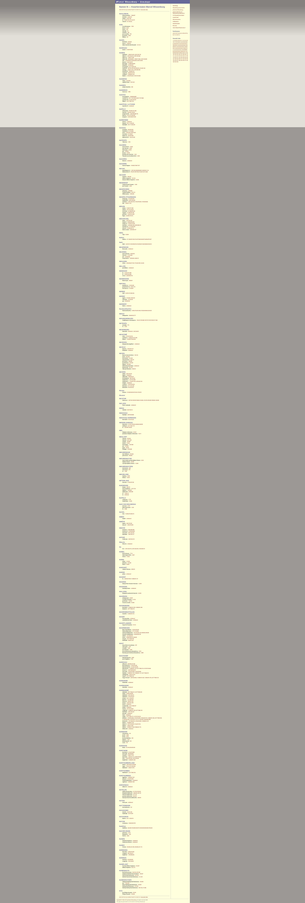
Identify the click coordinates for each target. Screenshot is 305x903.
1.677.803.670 (131, 721)
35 (184, 43)
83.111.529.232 (130, 123)
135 (173, 60)
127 (173, 58)
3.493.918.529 (138, 757)
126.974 (130, 601)
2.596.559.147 (130, 348)
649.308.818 (136, 68)
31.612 (134, 625)
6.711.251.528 (131, 386)
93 (173, 52)
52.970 (134, 892)
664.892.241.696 (130, 847)
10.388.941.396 (131, 782)
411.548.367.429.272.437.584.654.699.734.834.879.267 (139, 239)
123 (181, 57)
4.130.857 (131, 288)
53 (178, 46)
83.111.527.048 (132, 98)
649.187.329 (129, 523)
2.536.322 (126, 494)
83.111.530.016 (130, 818)
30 (177, 43)
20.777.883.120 (155, 677)
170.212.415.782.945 (130, 766)
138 (179, 60)
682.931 (128, 487)
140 (183, 60)
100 (183, 52)
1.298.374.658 (130, 525)
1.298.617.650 (130, 725)
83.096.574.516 (129, 215)
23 (182, 42)
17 (174, 42)
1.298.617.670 (130, 755)
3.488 (127, 735)
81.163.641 (130, 134)
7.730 (132, 659)
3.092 (125, 326)
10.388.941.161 (134, 578)
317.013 (139, 45)
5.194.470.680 (131, 752)
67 (182, 48)
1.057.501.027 (129, 220)
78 (182, 49)
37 (186, 43)
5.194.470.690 (130, 779)
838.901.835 (130, 701)
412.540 (131, 358)
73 (176, 49)
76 (180, 49)
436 (132, 738)
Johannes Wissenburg (178, 9)
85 (177, 51)
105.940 (133, 894)
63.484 (132, 602)
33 (181, 43)
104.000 (127, 151)
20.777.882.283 (138, 692)
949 (132, 87)
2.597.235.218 (131, 201)
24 (184, 42)
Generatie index (144, 9)
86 (178, 51)
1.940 (125, 471)
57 (184, 46)
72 (174, 49)
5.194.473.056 (129, 49)
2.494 (131, 649)
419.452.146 (142, 68)
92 (186, 51)
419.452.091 (131, 65)
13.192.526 (130, 299)
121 (177, 57)
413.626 (131, 362)
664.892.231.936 (131, 664)
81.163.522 (129, 21)
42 (178, 45)
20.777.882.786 (130, 638)
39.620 (127, 447)
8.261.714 (133, 286)
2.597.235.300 (130, 724)
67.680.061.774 (137, 727)
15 (187, 40)
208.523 (133, 569)
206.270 (132, 359)
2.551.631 (132, 82)
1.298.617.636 (137, 59)
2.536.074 (129, 17)
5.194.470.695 (138, 671)
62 (176, 48)
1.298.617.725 (128, 203)
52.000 (128, 153)
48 (186, 45)
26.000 (130, 149)
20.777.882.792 (132, 772)
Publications (176, 21)
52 (177, 46)
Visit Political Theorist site (179, 27)
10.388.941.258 (131, 607)
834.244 (139, 791)
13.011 (139, 433)
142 (187, 60)
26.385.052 (127, 301)
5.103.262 (128, 80)
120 (175, 57)
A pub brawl (175, 17)
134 (187, 58)
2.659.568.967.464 (132, 117)
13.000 (131, 146)
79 (184, 49)
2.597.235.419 (128, 548)
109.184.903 (131, 861)
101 (185, 52)
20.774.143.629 (130, 209)
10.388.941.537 (131, 74)
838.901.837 (131, 640)
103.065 (141, 881)
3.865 (133, 657)
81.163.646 (131, 131)
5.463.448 (131, 491)
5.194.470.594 (137, 718)
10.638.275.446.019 (129, 513)
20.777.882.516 (131, 609)
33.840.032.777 (132, 315)
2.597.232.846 (144, 59)
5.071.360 (129, 440)
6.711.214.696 (135, 631)
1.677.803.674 (130, 635)
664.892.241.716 (138, 847)
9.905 (128, 476)
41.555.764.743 (129, 336)
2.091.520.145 (138, 54)
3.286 (130, 186)
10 (180, 40)
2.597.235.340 (129, 758)
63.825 (127, 564)
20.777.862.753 (132, 66)
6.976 (127, 736)
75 (178, 49)
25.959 (139, 593)
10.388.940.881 (133, 96)
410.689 (128, 298)
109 (127, 742)
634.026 (130, 41)
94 (127, 37)
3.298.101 (136, 258)
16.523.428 (131, 285)
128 (175, 58)
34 (182, 43)
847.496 (138, 872)
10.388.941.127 (138, 673)
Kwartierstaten (176, 23)
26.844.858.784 (137, 634)
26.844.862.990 (147, 719)
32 (180, 43)
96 (177, 52)
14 (185, 40)
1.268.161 (126, 493)
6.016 (127, 28)
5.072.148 (129, 18)
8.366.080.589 (137, 69)
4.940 (125, 509)
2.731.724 (133, 488)
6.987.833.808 (130, 414)
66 (181, 48)
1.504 (132, 26)
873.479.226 (131, 419)
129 (177, 58)
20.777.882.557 (132, 705)
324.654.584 (130, 135)
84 (176, 51)
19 (177, 42)
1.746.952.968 (130, 718)
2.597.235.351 (131, 695)
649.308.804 (131, 59)
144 (175, 61)
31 (178, 43)
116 (183, 55)
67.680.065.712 (130, 228)
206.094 (130, 361)
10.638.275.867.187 (135, 165)
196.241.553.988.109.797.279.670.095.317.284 (147, 320)
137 (177, 60)
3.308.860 (130, 191)
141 (185, 60)
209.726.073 (130, 62)
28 (174, 43)
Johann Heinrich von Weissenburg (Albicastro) (179, 12)
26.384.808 (127, 256)
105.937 (141, 873)
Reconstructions (176, 19)
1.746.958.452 (131, 854)
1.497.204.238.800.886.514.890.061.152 (140, 170)
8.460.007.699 (127, 578)
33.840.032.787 (131, 72)
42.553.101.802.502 (129, 293)
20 (178, 42)
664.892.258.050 (139, 424)
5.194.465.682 (145, 201)
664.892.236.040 (145, 632)
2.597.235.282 (137, 56)
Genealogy (175, 5)
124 (183, 57)
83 (174, 51)
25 (185, 42)
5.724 (129, 832)
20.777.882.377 (130, 716)
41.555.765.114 (133, 719)
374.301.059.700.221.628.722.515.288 (139, 172)
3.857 (133, 555)
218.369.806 (130, 859)
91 (185, 51)
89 (182, 51)
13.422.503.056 (131, 384)
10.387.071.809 (130, 208)
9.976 (140, 651)
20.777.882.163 (139, 710)
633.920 (129, 438)
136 (175, 60)
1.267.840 (131, 444)
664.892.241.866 (132, 110)
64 (178, 48)
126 (187, 57)
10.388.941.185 (131, 710)
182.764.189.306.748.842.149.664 (135, 400)
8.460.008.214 (138, 225)
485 (130, 468)
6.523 (142, 460)
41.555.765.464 (147, 668)
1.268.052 (128, 43)
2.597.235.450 (132, 200)
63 (177, 48)
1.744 (128, 739)
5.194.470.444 (134, 665)
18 (176, 42)
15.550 (130, 501)
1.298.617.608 (131, 57)
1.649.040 (127, 883)
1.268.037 (133, 15)
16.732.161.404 (127, 272)
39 (174, 45)
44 (181, 45)
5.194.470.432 (130, 75)
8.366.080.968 (131, 529)
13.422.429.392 (135, 629)
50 (174, 46)
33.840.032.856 (131, 222)
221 (131, 807)
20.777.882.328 (158, 718)
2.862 (128, 835)
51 (176, 46)
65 (180, 48)
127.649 (129, 563)
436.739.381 (132, 378)
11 (181, 40)
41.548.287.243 (131, 211)
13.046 (136, 463)
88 (181, 51)
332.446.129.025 (128, 427)
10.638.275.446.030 (131, 339)
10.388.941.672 (130, 613)
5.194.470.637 (131, 696)
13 (184, 40)
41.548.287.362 (125, 719)
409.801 (130, 455)
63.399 (127, 234)
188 (128, 32)
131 (181, 58)
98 (180, 52)
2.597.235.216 (130, 56)
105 (177, 54)
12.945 (140, 583)
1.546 (129, 142)
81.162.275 (132, 20)
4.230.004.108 (131, 225)
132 (183, 58)
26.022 (134, 432)
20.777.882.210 (140, 668)
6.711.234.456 (140, 719)
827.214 (133, 867)
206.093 (135, 793)
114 (179, 55)
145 (177, 61)
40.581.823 (133, 132)
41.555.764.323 (137, 716)
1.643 (136, 184)
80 (185, 49)
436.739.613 (130, 853)
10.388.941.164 (130, 722)
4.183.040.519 (142, 548)
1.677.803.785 (130, 699)
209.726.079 (129, 373)
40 (176, 45)
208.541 (131, 280)
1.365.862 (129, 490)
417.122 (135, 794)
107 (181, 54)
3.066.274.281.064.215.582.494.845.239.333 (142, 310)
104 (175, 54)
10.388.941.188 (130, 727)
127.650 (128, 561)
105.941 (140, 884)
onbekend (131, 106)
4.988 (142, 652)
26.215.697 (130, 813)
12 (183, 40)
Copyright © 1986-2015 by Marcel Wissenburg (127, 900)
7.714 (131, 553)
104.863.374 (131, 71)
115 (181, 55)
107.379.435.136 (137, 632)
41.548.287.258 (130, 212)
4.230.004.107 (133, 229)
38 (173, 45)
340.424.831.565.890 (131, 764)
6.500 (138, 156)
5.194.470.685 (131, 671)
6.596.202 (132, 253)
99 (181, 52)
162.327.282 (132, 137)
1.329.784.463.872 (132, 670)
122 (179, 57)
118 (187, 55)
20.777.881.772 (131, 426)
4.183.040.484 (131, 531)
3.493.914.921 (132, 674)
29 (176, 43)
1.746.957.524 (132, 381)
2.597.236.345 (135, 548)
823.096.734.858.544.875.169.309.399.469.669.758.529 (140, 828)
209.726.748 (130, 68)
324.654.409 (134, 60)
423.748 (137, 875)
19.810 (128, 477)
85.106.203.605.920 (130, 747)
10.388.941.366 (140, 677)
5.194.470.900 (138, 201)
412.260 (136, 886)
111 (173, 55)
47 (127, 31)
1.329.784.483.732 (134, 113)
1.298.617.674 (131, 767)
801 (136, 645)
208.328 (129, 176)
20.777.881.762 (130, 101)
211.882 (144, 887)
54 (180, 46)
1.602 (128, 648)
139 (181, 60)
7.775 (129, 499)
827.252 (131, 367)
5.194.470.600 (138, 721)
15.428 (128, 556)
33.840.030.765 (132, 823)
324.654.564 (130, 129)
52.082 (137, 179)
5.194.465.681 (131, 198)
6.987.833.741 (131, 539)
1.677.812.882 (132, 379)
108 (183, 54)
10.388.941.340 (139, 607)
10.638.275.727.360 (132, 337)
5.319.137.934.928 (131, 115)
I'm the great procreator (178, 15)
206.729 (139, 793)
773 (128, 325)
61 (174, 48)
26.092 (132, 461)
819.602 (132, 454)
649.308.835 (131, 753)
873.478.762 (131, 387)
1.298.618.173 (131, 757)
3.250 (130, 148)
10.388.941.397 (131, 777)
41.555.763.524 (132, 99)
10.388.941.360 (132, 760)
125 (185, 57)
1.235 (132, 507)
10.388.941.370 (147, 677)
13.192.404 (129, 255)
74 (177, 49)
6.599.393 (128, 132)
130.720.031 (136, 331)
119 (173, 57)
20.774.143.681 (130, 708)
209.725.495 (140, 60)
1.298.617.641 (130, 69)
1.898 (129, 91)
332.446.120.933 (131, 112)
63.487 (131, 598)
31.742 (134, 599)
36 (185, 43)
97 (178, 52)
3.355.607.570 (144, 718)
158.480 (128, 441)
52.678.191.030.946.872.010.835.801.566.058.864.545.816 (139, 244)
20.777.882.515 (145, 673)
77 (181, 49)
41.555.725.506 (137, 75)
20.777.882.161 (131, 692)
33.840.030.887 (129, 693)
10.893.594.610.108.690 (131, 637)
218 (130, 733)
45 (182, 45)
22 (181, 42)
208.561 (139, 797)
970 (129, 469)
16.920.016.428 (131, 223)
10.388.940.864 (131, 63)
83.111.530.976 (130, 698)
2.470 (129, 506)
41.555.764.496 (134, 667)
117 (185, 55)
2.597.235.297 (131, 712)
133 (185, 58)
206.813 (134, 369)
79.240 (128, 443)
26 (186, 42)
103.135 (136, 355)
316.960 (127, 446)
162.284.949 (128, 60)
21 (180, 42)
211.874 (140, 876)
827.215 (133, 192)
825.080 (128, 356)
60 (173, 48)
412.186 (135, 791)
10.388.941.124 (132, 668)
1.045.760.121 (131, 534)
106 (179, 54)
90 (184, 51)
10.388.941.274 (145, 721)
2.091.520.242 (131, 532)
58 (185, 46)
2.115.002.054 (132, 226)
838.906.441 (131, 376)
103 (173, 54)
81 (186, 49)
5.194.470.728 (131, 482)
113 (177, 55)
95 (176, 52)
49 (173, 46)
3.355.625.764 (139, 381)
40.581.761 (126, 20)
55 (181, 46)
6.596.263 (132, 298)
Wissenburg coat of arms (179, 7)
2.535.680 (129, 449)
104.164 (133, 178)
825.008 (128, 364)
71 (173, 49)
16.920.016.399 (130, 214)
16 (173, 42)
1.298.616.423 (131, 54)
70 (186, 48)
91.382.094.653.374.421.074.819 (134, 392)
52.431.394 (129, 812)
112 (175, 55)
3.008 (129, 35)
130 (179, 58)
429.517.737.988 (140, 98)
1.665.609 (132, 258)
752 (130, 34)
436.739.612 (130, 410)
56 (182, 46)
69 (185, 48)
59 (186, 46)
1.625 (135, 154)
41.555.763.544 (131, 424)
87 (180, 51)
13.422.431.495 (130, 702)
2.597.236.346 (135, 758)
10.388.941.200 (150, 718)
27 (173, 43)
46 (184, 45)
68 (184, 48)
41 (177, 45)
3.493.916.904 (131, 851)
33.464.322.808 (127, 274)
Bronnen (175, 25)
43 (180, 45)
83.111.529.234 (131, 124)
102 (187, 52)
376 (127, 29)
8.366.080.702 (129, 275)
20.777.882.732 (130, 676)
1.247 (129, 646)
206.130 (140, 887)
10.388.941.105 (130, 673)
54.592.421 (130, 331)
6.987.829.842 (133, 677)
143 (173, 61)
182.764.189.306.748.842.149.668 (151, 400)
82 (173, 51)
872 (131, 741)
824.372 (135, 796)
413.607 (137, 866)
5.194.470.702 (137, 724)
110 (187, 54)
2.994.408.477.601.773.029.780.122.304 (135, 263)
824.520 (134, 872)
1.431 (130, 834)
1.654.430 (132, 194)
